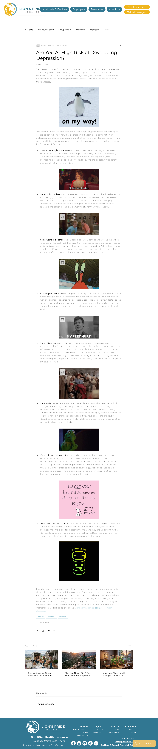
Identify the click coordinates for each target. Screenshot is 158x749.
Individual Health (46, 29)
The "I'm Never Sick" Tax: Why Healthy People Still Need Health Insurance (78, 674)
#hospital (62, 617)
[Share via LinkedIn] (49, 630)
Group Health (65, 29)
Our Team (115, 729)
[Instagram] (79, 743)
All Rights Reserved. (56, 745)
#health (41, 617)
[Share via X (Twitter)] (43, 630)
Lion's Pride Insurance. (40, 745)
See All (130, 646)
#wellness (51, 617)
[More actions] (120, 45)
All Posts (29, 29)
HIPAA (85, 732)
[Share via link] (54, 630)
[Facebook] (73, 743)
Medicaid (94, 29)
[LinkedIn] (96, 743)
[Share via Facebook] (37, 630)
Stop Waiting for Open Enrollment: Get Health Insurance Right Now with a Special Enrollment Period (41, 674)
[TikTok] (90, 743)
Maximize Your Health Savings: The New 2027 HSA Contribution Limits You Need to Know (115, 674)
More (106, 29)
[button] (130, 30)
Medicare (80, 29)
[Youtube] (84, 743)
